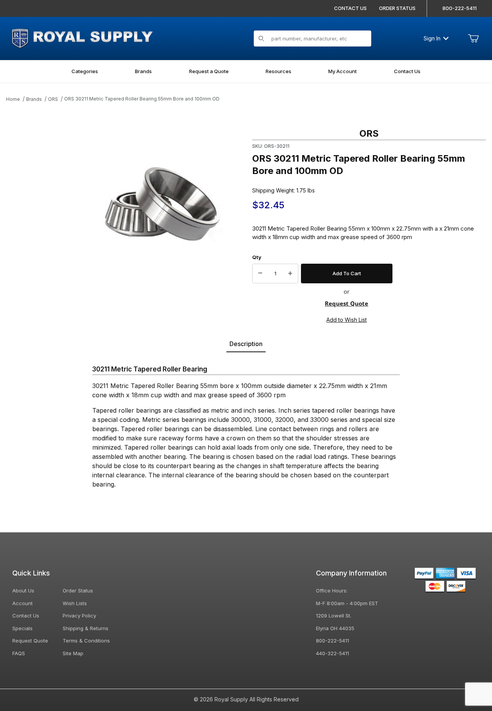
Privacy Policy (79, 615)
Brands (34, 99)
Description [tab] (246, 344)
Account (22, 603)
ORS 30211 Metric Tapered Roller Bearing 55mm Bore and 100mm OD (141, 99)
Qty (256, 257)
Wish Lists (75, 603)
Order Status (78, 590)
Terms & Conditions (86, 640)
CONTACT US (350, 8)
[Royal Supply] (82, 37)
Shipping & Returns (85, 628)
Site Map (73, 653)
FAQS (18, 653)
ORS (53, 99)
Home (13, 99)
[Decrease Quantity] (260, 273)
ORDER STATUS (397, 8)
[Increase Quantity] (290, 273)
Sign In (432, 38)
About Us (23, 590)
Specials (22, 628)
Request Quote (346, 303)
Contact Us (25, 615)
